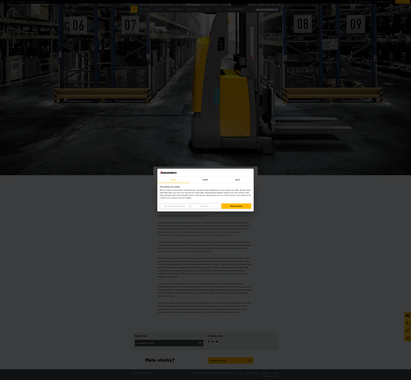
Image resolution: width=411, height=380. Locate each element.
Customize (204, 206)
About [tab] (237, 180)
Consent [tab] (173, 180)
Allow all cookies (236, 206)
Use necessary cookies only (174, 206)
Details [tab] (205, 180)
